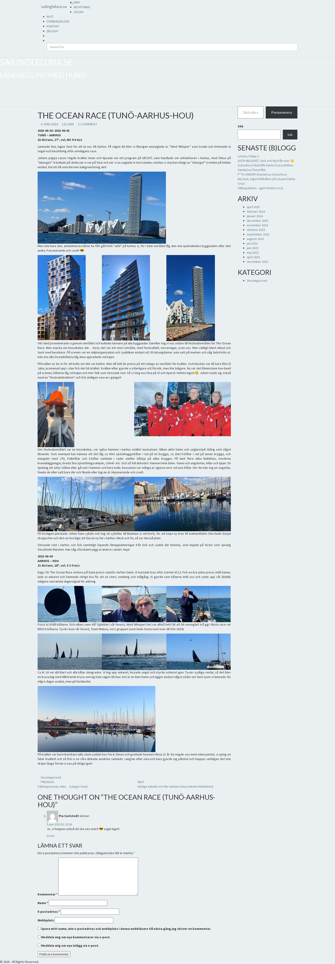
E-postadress (49, 912)
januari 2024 (255, 216)
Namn (43, 903)
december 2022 (257, 262)
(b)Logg (52, 31)
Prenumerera (281, 112)
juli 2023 (252, 243)
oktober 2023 (256, 230)
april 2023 (253, 257)
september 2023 (258, 234)
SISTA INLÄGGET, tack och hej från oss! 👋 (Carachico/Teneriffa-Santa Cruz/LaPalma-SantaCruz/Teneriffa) (266, 165)
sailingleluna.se (54, 6)
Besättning (82, 7)
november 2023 (257, 225)
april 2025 (253, 207)
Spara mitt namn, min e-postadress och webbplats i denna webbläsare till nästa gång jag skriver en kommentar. (126, 929)
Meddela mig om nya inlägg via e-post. (70, 945)
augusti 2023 (255, 239)
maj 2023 (253, 252)
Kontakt (53, 26)
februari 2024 (256, 211)
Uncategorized (51, 777)
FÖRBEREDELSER (58, 21)
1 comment (87, 124)
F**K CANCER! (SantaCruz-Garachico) (262, 174)
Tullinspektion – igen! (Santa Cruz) (260, 188)
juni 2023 (252, 248)
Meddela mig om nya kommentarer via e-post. (76, 937)
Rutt (50, 17)
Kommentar (48, 894)
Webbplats (46, 920)
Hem (77, 2)
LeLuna (79, 12)
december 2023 (257, 221)
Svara (50, 836)
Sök (240, 126)
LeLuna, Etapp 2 (248, 156)
